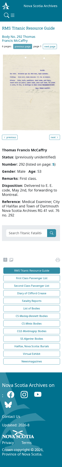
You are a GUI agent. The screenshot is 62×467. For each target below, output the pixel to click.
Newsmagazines (31, 361)
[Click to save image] (31, 92)
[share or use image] (11, 260)
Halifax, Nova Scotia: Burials (31, 346)
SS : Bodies (31, 339)
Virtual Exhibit (31, 354)
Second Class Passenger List (31, 286)
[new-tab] (5, 260)
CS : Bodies (32, 316)
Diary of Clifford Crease (31, 293)
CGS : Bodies (31, 331)
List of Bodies (31, 308)
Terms (26, 442)
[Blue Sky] (8, 405)
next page (49, 46)
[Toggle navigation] (9, 15)
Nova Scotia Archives (40, 5)
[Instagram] (24, 394)
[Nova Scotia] (18, 435)
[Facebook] (10, 394)
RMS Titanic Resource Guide (31, 270)
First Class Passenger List (31, 278)
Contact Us (11, 416)
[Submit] (51, 233)
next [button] (53, 137)
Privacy (8, 442)
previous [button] (11, 137)
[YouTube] (38, 394)
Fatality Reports (31, 301)
